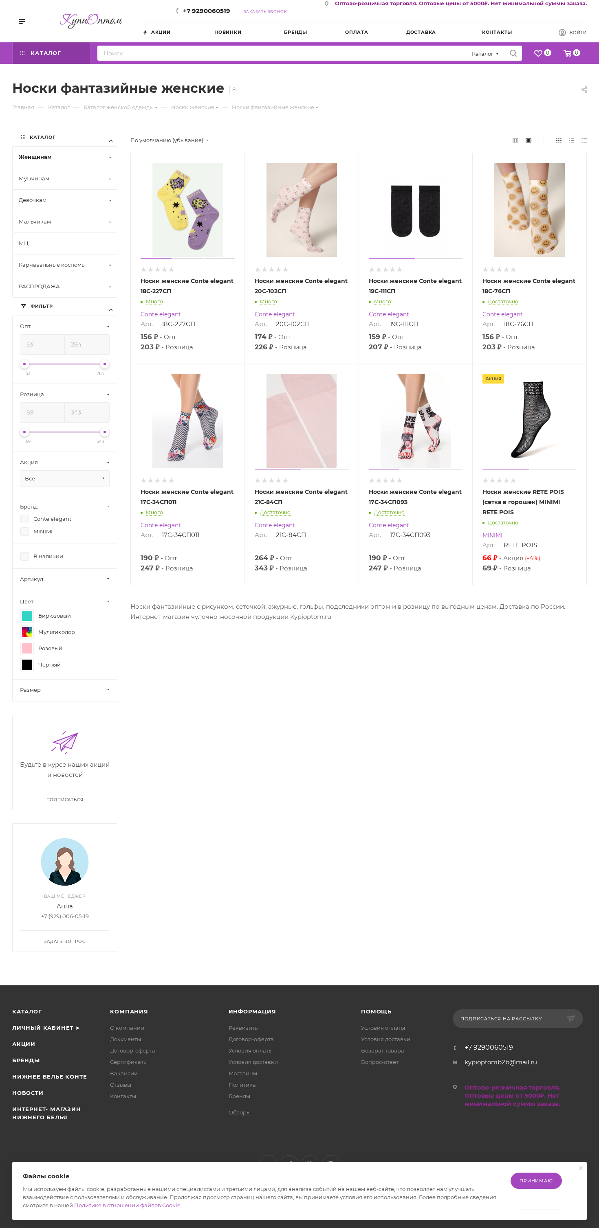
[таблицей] (584, 140)
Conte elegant (161, 314)
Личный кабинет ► (46, 1027)
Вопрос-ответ (380, 1062)
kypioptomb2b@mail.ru (501, 1062)
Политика (242, 1084)
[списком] (571, 140)
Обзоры (240, 1112)
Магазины (243, 1073)
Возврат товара (382, 1050)
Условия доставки (253, 1062)
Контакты (123, 1096)
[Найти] (513, 53)
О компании (127, 1027)
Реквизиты (244, 1027)
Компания (129, 1011)
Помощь (376, 1011)
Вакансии (124, 1073)
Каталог (27, 1011)
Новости (28, 1093)
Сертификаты (129, 1062)
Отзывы (120, 1084)
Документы (125, 1039)
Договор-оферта (132, 1050)
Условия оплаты (251, 1050)
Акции (23, 1044)
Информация (252, 1011)
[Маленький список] (515, 140)
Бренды (26, 1060)
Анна (65, 906)
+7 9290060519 (206, 11)
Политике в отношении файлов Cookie (127, 1205)
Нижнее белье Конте (49, 1076)
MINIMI (492, 535)
